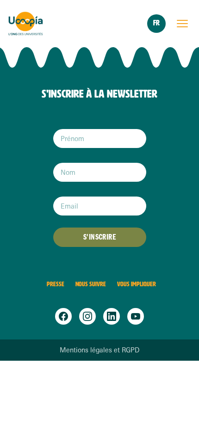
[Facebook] (63, 316)
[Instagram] (87, 316)
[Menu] (182, 23)
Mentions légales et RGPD (99, 350)
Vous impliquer (136, 284)
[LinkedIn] (111, 316)
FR (156, 23)
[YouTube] (135, 316)
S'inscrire (99, 237)
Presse (55, 284)
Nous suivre (90, 284)
